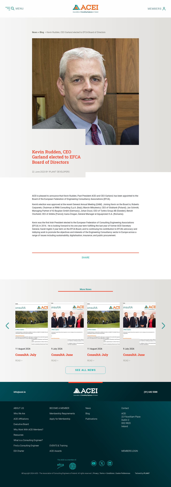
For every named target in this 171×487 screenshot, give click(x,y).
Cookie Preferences (123, 473)
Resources (18, 435)
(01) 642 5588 (150, 392)
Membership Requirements (62, 413)
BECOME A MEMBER (59, 408)
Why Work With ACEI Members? (28, 429)
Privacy (95, 473)
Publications (91, 419)
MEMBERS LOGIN (129, 451)
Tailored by (142, 473)
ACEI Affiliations (21, 419)
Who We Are (19, 413)
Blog (88, 413)
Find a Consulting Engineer (26, 445)
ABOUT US (19, 408)
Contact (125, 408)
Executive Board (21, 424)
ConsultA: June (62, 355)
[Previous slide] (7, 326)
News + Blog (38, 32)
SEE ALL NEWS (85, 370)
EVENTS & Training (58, 445)
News (88, 408)
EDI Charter (19, 451)
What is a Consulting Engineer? (28, 440)
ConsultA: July (25, 355)
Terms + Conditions (107, 473)
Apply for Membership (60, 419)
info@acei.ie (20, 392)
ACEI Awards (56, 451)
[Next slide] (163, 326)
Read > (18, 360)
